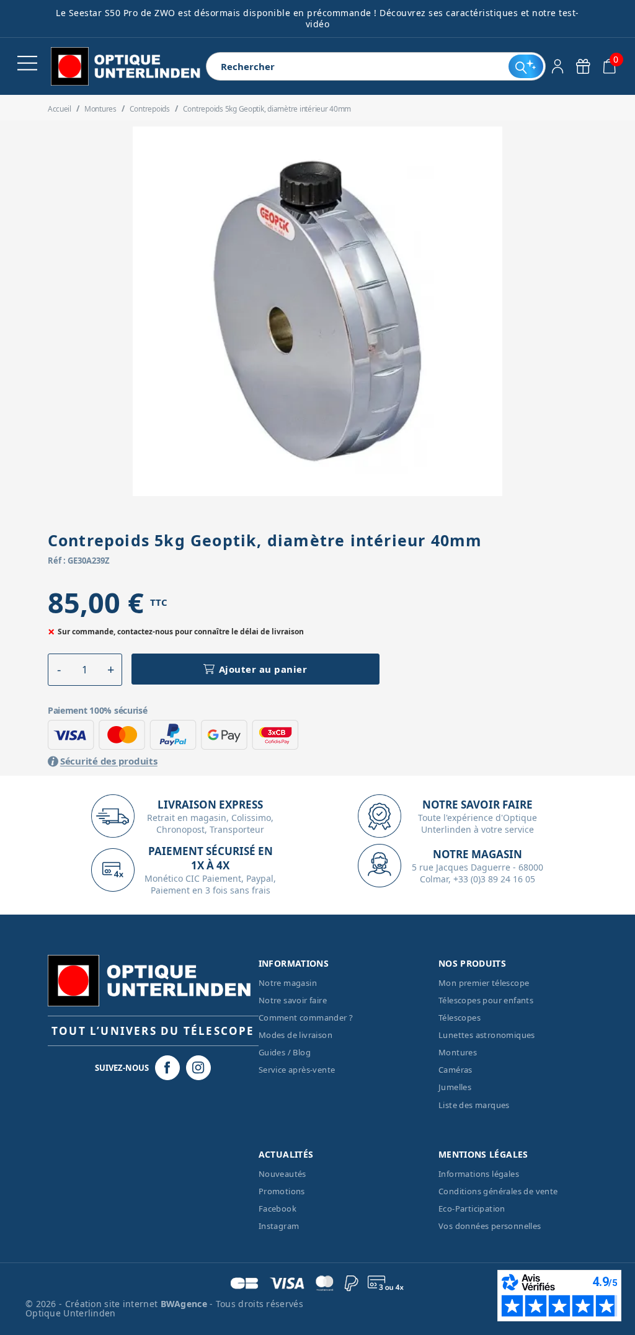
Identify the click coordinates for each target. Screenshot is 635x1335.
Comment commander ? (306, 1017)
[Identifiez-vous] (558, 66)
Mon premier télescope (483, 982)
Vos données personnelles (489, 1225)
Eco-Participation (471, 1208)
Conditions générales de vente (498, 1191)
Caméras (455, 1069)
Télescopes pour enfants (485, 1000)
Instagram (279, 1225)
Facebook (277, 1208)
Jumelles (454, 1087)
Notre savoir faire (293, 1000)
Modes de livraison (295, 1034)
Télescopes (459, 1017)
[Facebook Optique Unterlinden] (167, 1067)
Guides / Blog (285, 1052)
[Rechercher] (525, 66)
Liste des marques (474, 1105)
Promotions (282, 1191)
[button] (59, 669)
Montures (457, 1052)
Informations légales (478, 1173)
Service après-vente (297, 1069)
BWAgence (185, 1304)
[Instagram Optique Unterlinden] (198, 1067)
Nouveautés (282, 1173)
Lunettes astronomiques (486, 1034)
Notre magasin (288, 982)
